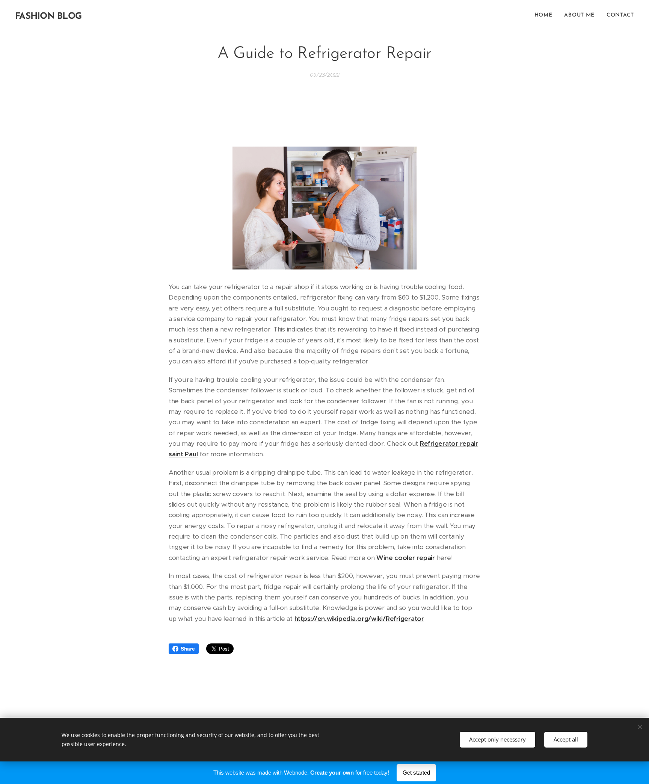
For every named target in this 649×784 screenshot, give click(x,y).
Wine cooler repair (405, 558)
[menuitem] (545, 15)
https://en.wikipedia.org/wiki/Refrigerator (359, 618)
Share (188, 649)
